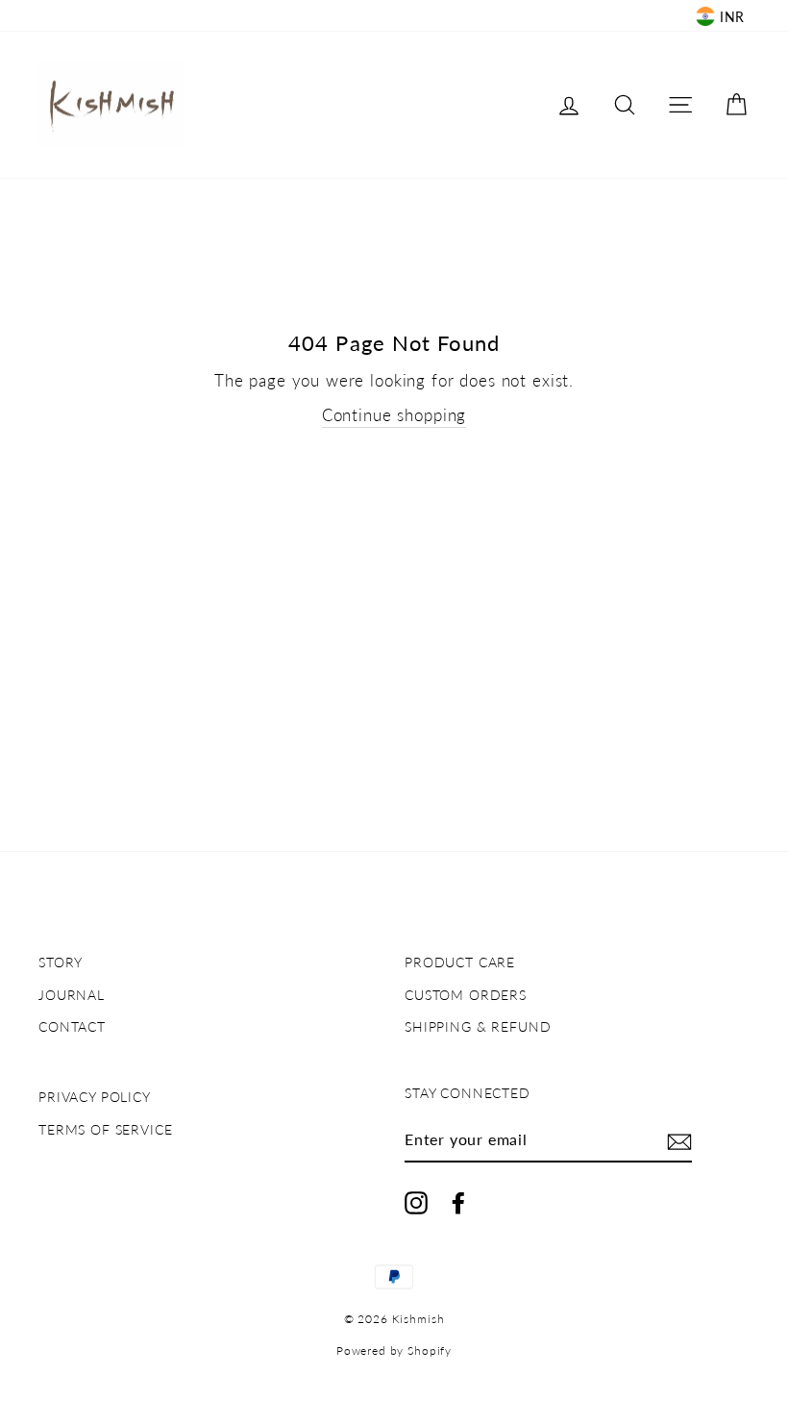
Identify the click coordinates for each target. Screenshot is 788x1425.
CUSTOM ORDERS (466, 995)
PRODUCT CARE (460, 962)
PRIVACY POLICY (94, 1096)
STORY (60, 962)
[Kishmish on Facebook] (458, 1202)
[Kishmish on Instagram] (416, 1202)
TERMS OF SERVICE (105, 1129)
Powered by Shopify (394, 1350)
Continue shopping (394, 415)
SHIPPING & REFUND (478, 1026)
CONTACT (72, 1026)
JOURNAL (71, 995)
